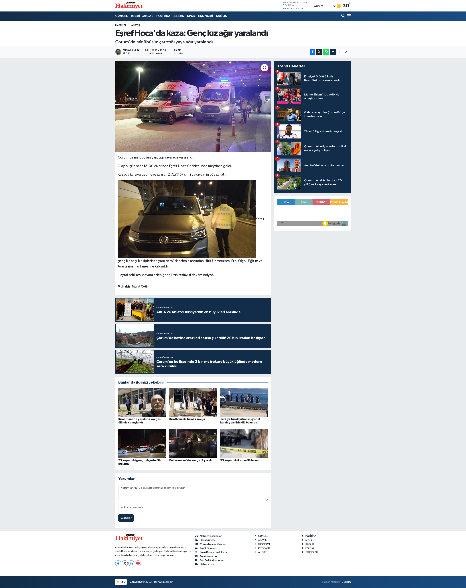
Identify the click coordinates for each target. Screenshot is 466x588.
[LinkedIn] (131, 563)
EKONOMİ (205, 15)
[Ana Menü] (348, 16)
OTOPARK (264, 548)
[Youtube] (138, 563)
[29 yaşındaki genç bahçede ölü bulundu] (142, 443)
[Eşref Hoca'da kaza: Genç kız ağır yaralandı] (193, 106)
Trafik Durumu (208, 548)
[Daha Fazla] (333, 52)
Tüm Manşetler (209, 556)
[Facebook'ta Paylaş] (312, 52)
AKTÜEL (262, 552)
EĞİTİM (309, 548)
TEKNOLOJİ (311, 552)
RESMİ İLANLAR (142, 15)
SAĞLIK (221, 15)
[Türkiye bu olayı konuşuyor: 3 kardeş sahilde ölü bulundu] (244, 402)
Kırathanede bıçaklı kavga (187, 419)
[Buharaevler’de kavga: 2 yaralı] (193, 443)
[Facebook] (118, 563)
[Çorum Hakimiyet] (129, 6)
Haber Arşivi (207, 564)
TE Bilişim (345, 582)
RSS (122, 582)
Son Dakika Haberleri (212, 560)
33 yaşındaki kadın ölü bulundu (241, 460)
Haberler (121, 25)
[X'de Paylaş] (319, 52)
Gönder (126, 517)
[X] (125, 563)
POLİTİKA (163, 15)
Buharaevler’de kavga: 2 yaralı (190, 460)
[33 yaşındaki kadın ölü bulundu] (244, 443)
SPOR (191, 15)
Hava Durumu (208, 540)
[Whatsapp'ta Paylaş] (326, 52)
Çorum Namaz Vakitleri (213, 544)
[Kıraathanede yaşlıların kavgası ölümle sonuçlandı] (142, 402)
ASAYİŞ (178, 15)
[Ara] (343, 16)
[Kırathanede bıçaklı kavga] (193, 402)
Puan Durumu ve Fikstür (213, 552)
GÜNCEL (121, 15)
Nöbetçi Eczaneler (211, 536)
